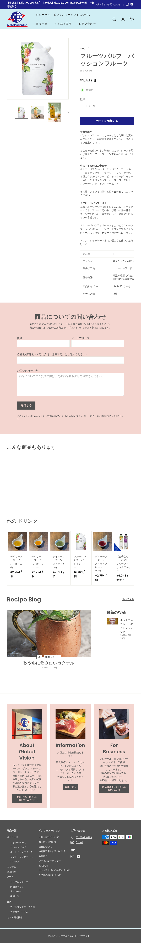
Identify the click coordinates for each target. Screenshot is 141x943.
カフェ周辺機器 (15, 917)
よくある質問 (63, 23)
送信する (26, 405)
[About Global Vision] (27, 724)
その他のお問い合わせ (50, 875)
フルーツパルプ (18, 847)
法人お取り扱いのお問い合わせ (54, 870)
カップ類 (11, 867)
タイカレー (15, 891)
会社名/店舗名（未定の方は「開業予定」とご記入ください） (52, 354)
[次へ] (66, 112)
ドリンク (28, 521)
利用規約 (107, 416)
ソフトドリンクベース (21, 856)
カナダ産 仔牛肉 (19, 911)
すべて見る (128, 599)
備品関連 (11, 871)
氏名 (19, 338)
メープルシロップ (19, 882)
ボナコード (12, 837)
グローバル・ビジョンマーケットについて (63, 14)
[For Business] (114, 724)
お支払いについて (48, 842)
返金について (45, 846)
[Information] (70, 724)
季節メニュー (52, 657)
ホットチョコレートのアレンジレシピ (126, 626)
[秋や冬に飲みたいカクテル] (49, 633)
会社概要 (43, 856)
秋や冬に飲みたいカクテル (48, 663)
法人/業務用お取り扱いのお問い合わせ (114, 788)
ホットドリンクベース (21, 852)
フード (10, 876)
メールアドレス (80, 338)
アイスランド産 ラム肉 (22, 907)
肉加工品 (14, 896)
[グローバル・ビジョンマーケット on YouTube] (78, 856)
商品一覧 (42, 23)
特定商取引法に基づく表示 (52, 851)
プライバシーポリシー (86, 416)
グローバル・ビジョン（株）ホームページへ (27, 798)
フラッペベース (18, 842)
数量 (82, 99)
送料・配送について (49, 837)
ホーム (83, 48)
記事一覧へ (70, 787)
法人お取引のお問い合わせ (107, 4)
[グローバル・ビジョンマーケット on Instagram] (72, 856)
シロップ (14, 861)
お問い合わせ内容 (27, 370)
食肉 (9, 901)
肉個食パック (17, 886)
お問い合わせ (87, 23)
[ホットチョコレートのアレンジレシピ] (112, 621)
